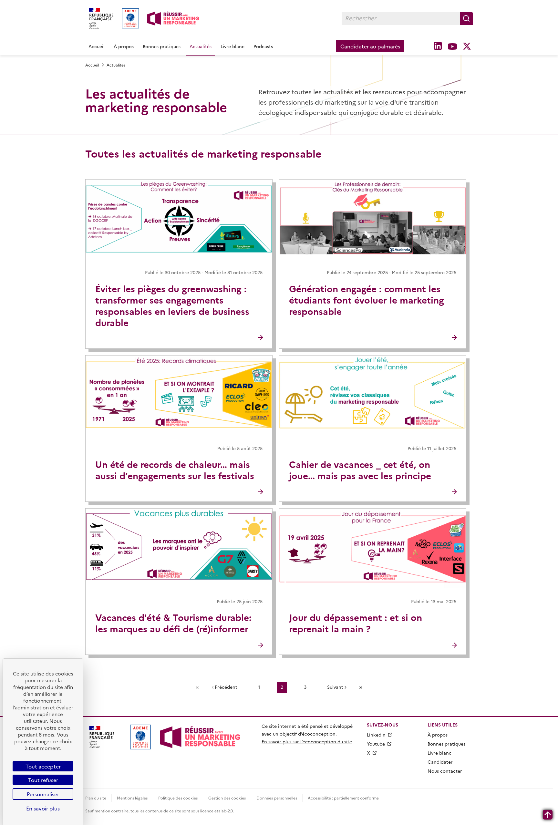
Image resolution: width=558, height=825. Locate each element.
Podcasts (263, 46)
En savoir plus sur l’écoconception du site (307, 741)
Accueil (96, 46)
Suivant (335, 687)
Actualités (201, 46)
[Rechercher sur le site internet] (466, 18)
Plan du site (95, 797)
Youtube (376, 743)
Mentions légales (132, 797)
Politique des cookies (178, 797)
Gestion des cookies (227, 797)
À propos (124, 46)
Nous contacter (445, 771)
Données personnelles (276, 797)
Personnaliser (43, 794)
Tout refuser (43, 779)
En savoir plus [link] (43, 808)
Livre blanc (232, 46)
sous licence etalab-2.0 (212, 810)
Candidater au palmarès (370, 46)
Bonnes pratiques (162, 46)
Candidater (440, 761)
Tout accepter (43, 766)
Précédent (226, 687)
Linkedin (376, 734)
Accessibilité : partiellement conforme (343, 797)
